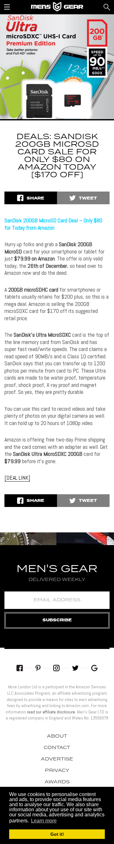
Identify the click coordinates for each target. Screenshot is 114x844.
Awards (57, 782)
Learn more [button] (44, 820)
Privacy (57, 770)
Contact (57, 747)
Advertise (57, 759)
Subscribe (57, 620)
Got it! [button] (57, 834)
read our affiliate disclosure (51, 712)
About (57, 736)
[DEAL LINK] (17, 477)
